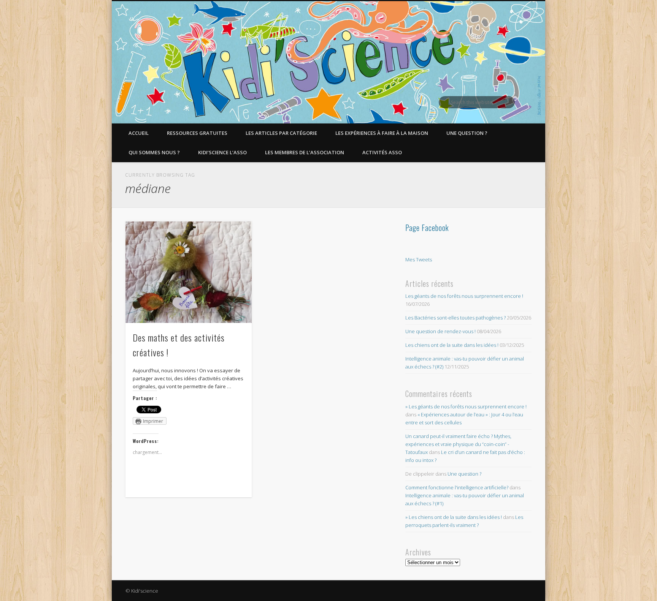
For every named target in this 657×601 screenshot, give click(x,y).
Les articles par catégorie (281, 133)
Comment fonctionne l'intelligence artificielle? (456, 487)
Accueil (139, 133)
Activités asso (382, 152)
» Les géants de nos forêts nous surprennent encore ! (466, 406)
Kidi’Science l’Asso (222, 152)
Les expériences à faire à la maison (381, 133)
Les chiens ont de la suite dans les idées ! (451, 345)
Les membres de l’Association (304, 152)
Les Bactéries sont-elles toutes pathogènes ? (455, 317)
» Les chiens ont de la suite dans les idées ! (453, 517)
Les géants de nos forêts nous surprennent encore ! (464, 296)
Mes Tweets (418, 259)
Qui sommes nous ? (154, 152)
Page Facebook (427, 227)
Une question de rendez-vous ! (440, 331)
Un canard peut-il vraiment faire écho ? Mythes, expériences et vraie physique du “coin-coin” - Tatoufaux (458, 444)
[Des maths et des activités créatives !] (188, 272)
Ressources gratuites (197, 133)
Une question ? (466, 133)
